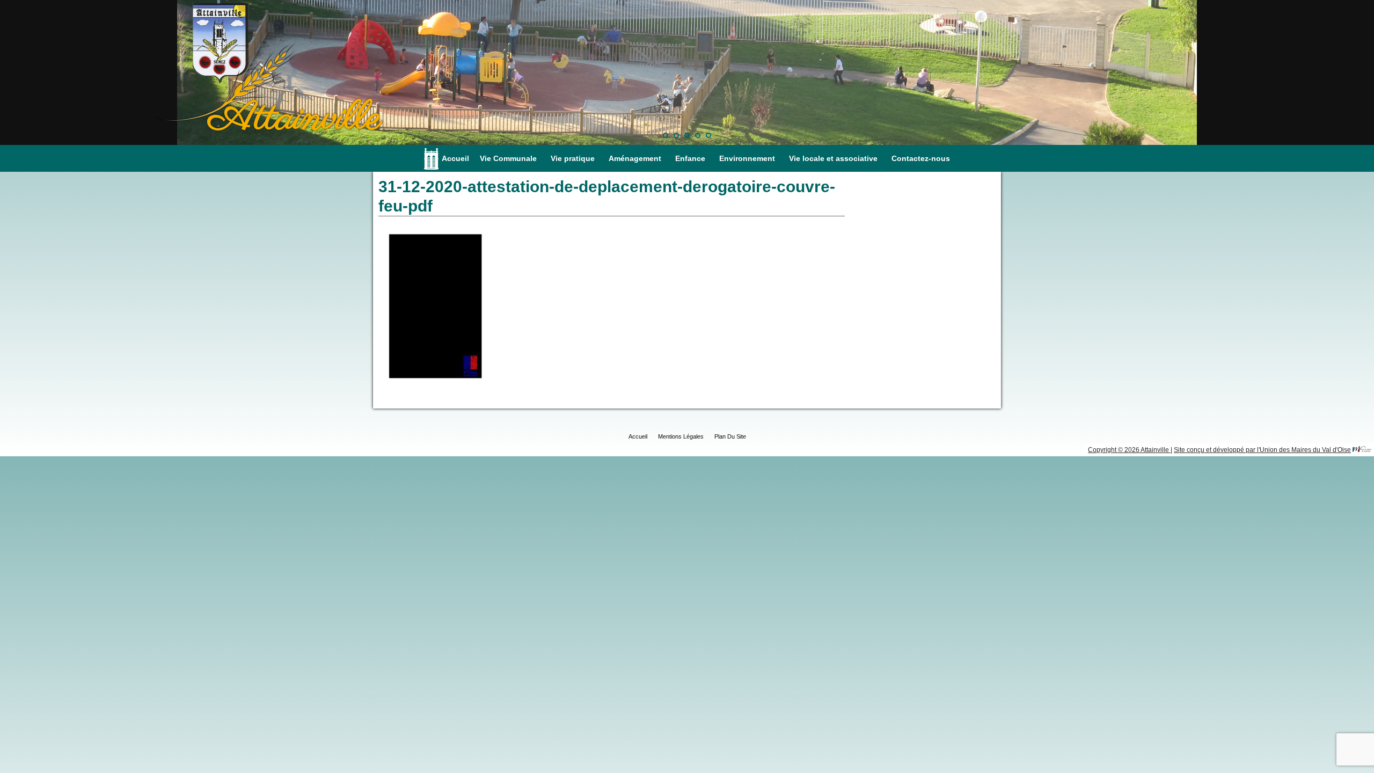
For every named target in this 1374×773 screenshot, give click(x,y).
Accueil (455, 158)
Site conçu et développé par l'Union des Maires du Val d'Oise (1262, 450)
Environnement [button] (747, 158)
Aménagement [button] (635, 158)
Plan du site (730, 436)
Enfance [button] (690, 158)
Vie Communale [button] (508, 158)
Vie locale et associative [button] (833, 158)
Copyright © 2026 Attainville (1129, 450)
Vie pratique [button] (573, 158)
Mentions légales (681, 436)
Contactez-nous (920, 158)
